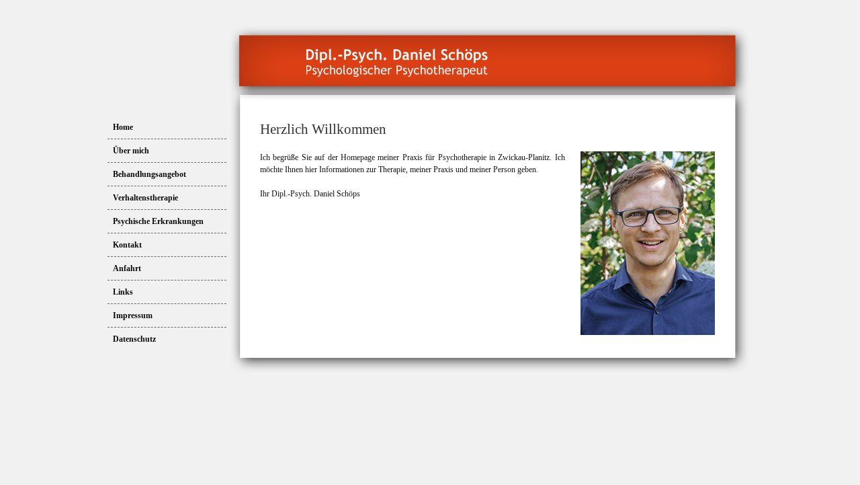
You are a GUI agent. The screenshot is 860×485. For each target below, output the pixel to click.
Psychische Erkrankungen (158, 221)
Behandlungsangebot (149, 174)
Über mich (131, 150)
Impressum (133, 315)
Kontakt (127, 245)
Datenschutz (134, 339)
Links (123, 292)
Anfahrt (127, 268)
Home (123, 127)
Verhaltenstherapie (145, 197)
